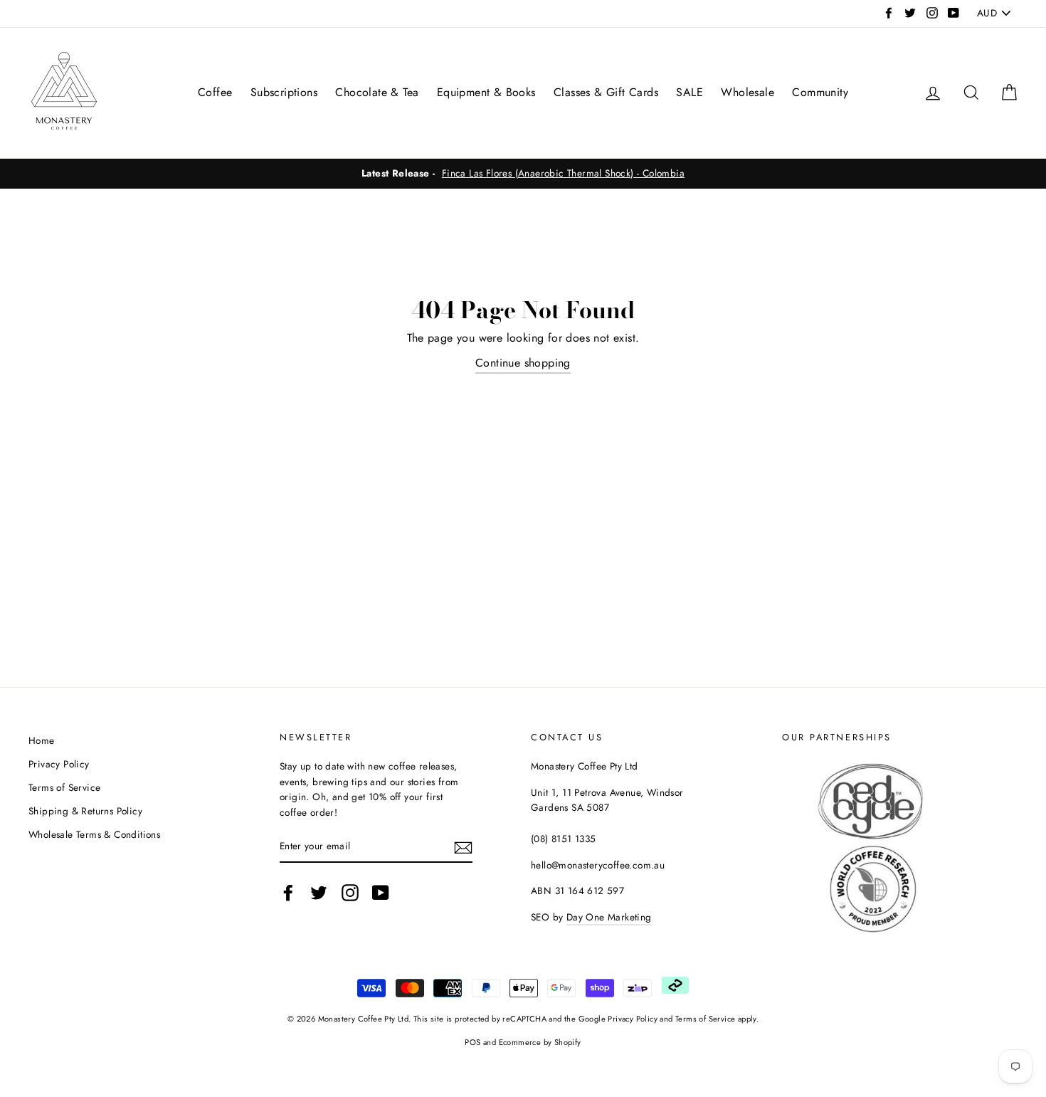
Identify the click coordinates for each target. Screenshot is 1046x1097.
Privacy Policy (59, 764)
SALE (689, 92)
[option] (523, 174)
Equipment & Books (486, 92)
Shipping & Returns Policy (85, 811)
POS (472, 1042)
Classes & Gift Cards (606, 92)
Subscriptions (283, 92)
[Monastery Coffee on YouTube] (380, 892)
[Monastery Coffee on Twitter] (318, 892)
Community (820, 92)
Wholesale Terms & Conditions (94, 834)
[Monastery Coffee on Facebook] (288, 892)
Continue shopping (523, 363)
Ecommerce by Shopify (540, 1042)
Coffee (215, 92)
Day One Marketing (609, 917)
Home (41, 740)
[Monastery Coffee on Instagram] (350, 892)
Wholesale (747, 92)
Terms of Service (64, 787)
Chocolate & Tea (376, 92)
